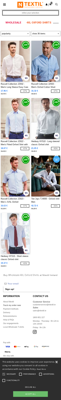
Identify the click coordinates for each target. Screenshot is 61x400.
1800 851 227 (39, 317)
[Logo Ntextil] (30, 4)
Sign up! (9, 289)
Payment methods (10, 309)
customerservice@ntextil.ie (44, 305)
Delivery (6, 312)
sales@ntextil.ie (39, 311)
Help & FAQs (8, 320)
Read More (41, 369)
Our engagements (10, 323)
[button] (46, 4)
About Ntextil (8, 302)
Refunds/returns (10, 316)
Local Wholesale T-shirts (13, 327)
